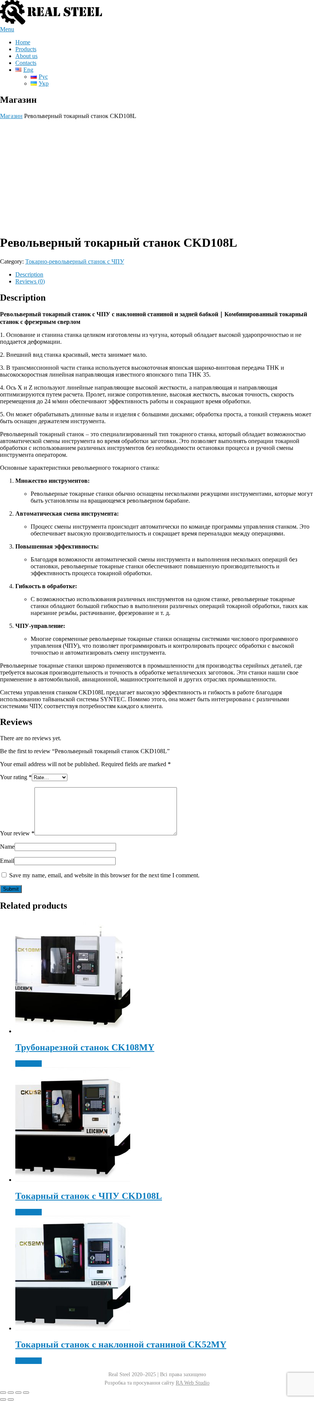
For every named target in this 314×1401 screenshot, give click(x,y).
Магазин (11, 116)
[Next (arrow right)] (11, 1399)
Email (7, 860)
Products (25, 49)
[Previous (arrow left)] (3, 1399)
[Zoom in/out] (3, 1392)
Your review (17, 833)
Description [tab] (29, 274)
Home (22, 42)
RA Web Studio (192, 1383)
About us (26, 56)
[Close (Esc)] (26, 1392)
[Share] (18, 1392)
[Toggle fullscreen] (11, 1392)
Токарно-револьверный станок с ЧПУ (74, 261)
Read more (28, 1063)
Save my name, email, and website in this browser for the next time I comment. (104, 875)
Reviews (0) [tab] (30, 281)
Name (7, 846)
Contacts (25, 63)
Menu (7, 29)
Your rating (16, 777)
